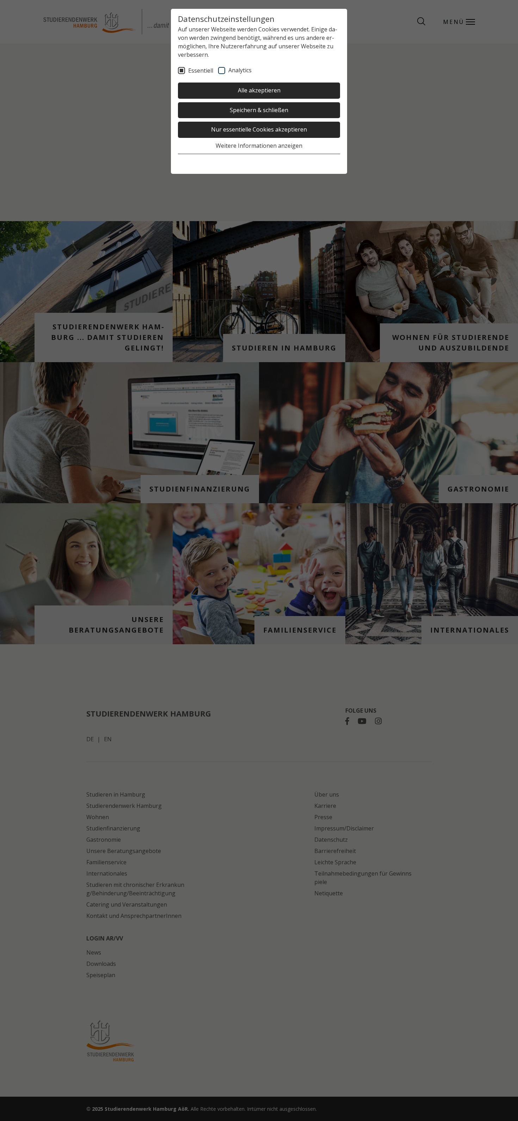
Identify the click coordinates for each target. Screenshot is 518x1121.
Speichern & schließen (259, 110)
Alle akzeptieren (259, 90)
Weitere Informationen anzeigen (259, 146)
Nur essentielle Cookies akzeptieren (259, 129)
